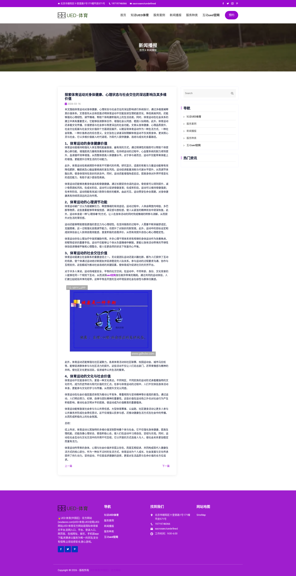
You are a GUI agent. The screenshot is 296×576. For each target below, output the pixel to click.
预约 (231, 15)
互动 (211, 15)
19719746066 (119, 3)
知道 (140, 15)
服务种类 (192, 15)
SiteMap (201, 514)
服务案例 (159, 15)
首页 (123, 15)
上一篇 (68, 466)
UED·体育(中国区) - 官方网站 (105, 570)
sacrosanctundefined (144, 3)
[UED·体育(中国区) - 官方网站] (78, 15)
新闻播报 (175, 15)
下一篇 (166, 466)
